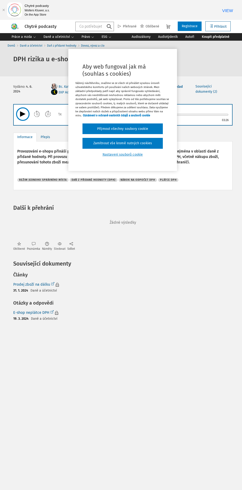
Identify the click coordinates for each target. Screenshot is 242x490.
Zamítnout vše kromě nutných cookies (122, 143)
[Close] (3, 10)
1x (60, 114)
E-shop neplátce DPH (31, 312)
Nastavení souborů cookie (123, 155)
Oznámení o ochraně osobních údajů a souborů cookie (116, 115)
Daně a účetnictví (31, 45)
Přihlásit (220, 27)
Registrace (190, 26)
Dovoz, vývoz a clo (92, 45)
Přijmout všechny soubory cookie (122, 129)
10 (37, 114)
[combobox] (94, 26)
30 (48, 114)
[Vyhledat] (109, 26)
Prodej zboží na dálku (31, 284)
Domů (11, 45)
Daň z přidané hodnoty (61, 45)
